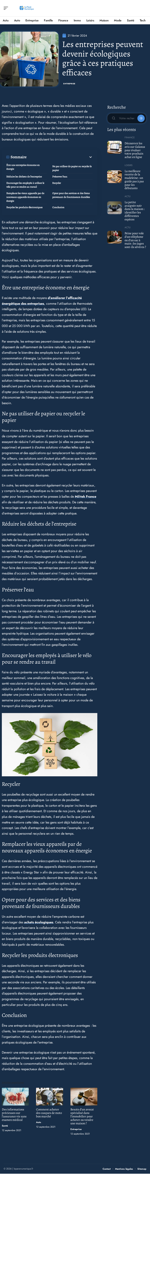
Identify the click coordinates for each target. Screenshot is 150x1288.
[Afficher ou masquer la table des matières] (60, 157)
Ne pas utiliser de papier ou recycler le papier (72, 168)
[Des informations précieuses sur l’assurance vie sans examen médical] (15, 1096)
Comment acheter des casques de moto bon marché (49, 1112)
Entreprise (69, 83)
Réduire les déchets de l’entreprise (24, 176)
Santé (5, 1125)
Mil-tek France (85, 496)
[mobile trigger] (7, 8)
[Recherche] (143, 8)
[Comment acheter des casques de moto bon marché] (49, 1096)
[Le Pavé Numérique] (26, 8)
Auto (38, 1122)
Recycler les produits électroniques (24, 207)
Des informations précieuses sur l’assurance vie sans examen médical (14, 1114)
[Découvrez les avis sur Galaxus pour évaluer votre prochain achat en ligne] (114, 147)
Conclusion (58, 207)
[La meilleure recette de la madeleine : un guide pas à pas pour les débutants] (114, 176)
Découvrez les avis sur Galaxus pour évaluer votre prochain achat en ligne (135, 150)
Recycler (56, 183)
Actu (127, 196)
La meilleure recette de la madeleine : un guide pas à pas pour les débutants (134, 179)
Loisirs (128, 165)
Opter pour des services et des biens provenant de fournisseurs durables (71, 195)
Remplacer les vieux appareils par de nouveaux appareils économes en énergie (25, 197)
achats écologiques (38, 922)
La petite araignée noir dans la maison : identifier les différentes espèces (135, 210)
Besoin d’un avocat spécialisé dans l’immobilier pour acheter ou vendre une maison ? (82, 1116)
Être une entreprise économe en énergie (23, 167)
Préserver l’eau (59, 176)
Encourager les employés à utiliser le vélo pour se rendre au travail (25, 185)
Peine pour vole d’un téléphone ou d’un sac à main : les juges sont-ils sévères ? (135, 240)
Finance (130, 137)
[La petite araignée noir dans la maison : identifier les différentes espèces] (114, 207)
